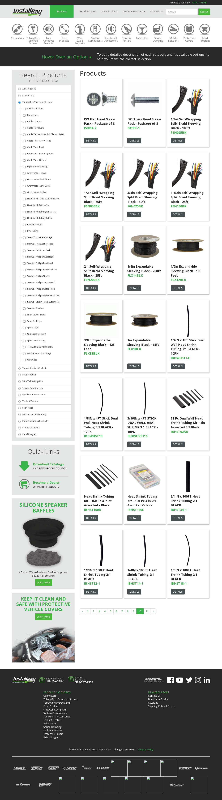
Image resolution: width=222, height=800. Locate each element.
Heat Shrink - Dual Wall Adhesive (43, 198)
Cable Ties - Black (35, 147)
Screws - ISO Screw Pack (38, 250)
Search (204, 11)
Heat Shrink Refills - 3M (38, 205)
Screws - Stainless (35, 308)
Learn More (43, 582)
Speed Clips (33, 327)
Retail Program (88, 11)
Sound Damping (52, 727)
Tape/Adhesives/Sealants (34, 368)
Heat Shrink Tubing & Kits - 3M (41, 211)
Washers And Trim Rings (39, 353)
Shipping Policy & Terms (161, 706)
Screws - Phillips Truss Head (40, 282)
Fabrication (27, 407)
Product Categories (57, 692)
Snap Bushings (34, 321)
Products (62, 11)
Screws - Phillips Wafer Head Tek (43, 295)
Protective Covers (31, 427)
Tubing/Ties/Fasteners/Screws (37, 102)
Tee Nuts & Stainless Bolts (40, 346)
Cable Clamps (34, 121)
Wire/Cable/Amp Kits (32, 381)
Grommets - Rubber (37, 192)
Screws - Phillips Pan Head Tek (42, 269)
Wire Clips (32, 359)
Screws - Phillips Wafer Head (41, 288)
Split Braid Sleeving (36, 333)
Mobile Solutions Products (35, 421)
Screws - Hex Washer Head (40, 243)
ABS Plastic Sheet (35, 108)
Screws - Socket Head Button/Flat (43, 301)
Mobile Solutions (52, 730)
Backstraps (32, 115)
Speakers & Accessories (34, 394)
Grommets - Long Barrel (39, 185)
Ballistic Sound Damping (34, 414)
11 (147, 611)
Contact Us (156, 11)
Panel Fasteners (35, 224)
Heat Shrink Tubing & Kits (39, 218)
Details (91, 140)
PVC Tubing (32, 230)
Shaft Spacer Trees (36, 314)
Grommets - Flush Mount (39, 179)
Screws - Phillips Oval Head (40, 256)
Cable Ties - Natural (36, 160)
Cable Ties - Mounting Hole (40, 153)
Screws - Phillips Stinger (38, 276)
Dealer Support (158, 692)
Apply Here (199, 2)
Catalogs (153, 702)
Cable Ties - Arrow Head (39, 140)
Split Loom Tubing (36, 340)
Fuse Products (29, 374)
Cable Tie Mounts (35, 127)
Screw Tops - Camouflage (39, 237)
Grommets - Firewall (37, 173)
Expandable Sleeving (37, 166)
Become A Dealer (158, 699)
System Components (32, 388)
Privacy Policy (145, 749)
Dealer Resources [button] (133, 11)
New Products (110, 11)
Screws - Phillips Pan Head (40, 263)
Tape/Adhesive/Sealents (56, 702)
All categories (29, 88)
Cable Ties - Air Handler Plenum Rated (46, 134)
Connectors (28, 95)
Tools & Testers (30, 401)
